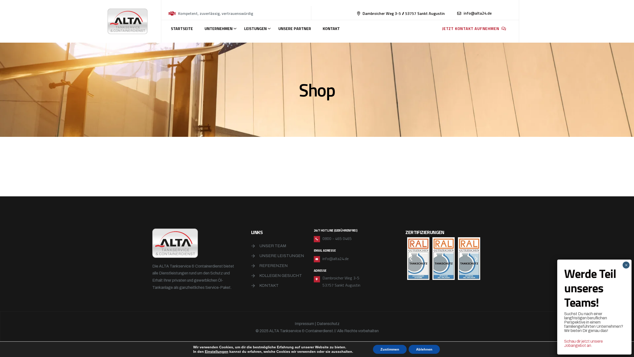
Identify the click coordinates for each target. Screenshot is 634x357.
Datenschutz (328, 324)
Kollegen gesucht (280, 275)
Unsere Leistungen (281, 256)
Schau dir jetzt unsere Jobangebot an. (583, 343)
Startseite (182, 28)
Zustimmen (389, 349)
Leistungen (255, 28)
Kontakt (331, 28)
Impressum (304, 324)
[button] (411, 259)
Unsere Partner (294, 28)
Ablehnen (424, 349)
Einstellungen (216, 352)
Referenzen (273, 266)
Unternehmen (219, 28)
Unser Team (272, 246)
